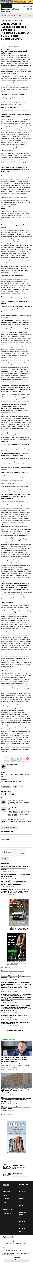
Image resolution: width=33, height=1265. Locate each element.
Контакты (22, 1221)
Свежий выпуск (23, 1184)
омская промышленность (16, 774)
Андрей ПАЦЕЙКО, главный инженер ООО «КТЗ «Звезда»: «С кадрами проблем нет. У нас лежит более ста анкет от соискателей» (15, 883)
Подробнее (9, 1254)
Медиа (21, 1188)
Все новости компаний (7, 1115)
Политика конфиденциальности (13, 1250)
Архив (21, 1209)
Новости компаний (10, 1039)
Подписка (22, 1228)
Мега (2, 774)
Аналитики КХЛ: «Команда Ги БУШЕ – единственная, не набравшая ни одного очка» (16, 976)
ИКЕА (6, 774)
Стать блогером (23, 1225)
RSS (20, 1232)
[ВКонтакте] (20, 786)
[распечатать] (14, 787)
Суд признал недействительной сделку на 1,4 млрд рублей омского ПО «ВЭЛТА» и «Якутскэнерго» (15, 1090)
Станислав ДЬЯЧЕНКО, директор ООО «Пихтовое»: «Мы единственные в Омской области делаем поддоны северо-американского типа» (15, 891)
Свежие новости (7, 968)
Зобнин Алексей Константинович (11, 781)
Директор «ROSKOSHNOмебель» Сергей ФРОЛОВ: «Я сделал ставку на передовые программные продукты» (16, 868)
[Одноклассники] (22, 786)
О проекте (22, 1218)
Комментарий (5, 839)
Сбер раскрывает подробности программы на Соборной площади (15, 1107)
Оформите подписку (18, 1165)
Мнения (21, 1198)
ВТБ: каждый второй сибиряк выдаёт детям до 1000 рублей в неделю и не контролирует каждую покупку (16, 1099)
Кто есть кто (22, 1191)
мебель (27, 774)
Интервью (22, 1195)
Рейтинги (22, 1202)
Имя (2, 833)
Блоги (21, 1205)
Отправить (4, 858)
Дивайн (3, 776)
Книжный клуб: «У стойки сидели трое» (12, 971)
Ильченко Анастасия (12, 764)
